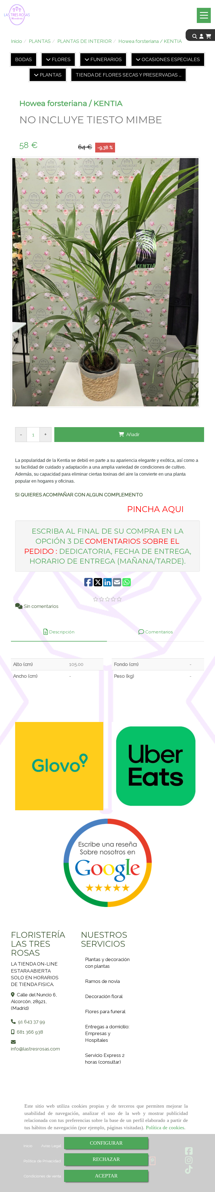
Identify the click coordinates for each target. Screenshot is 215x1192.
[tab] (59, 632)
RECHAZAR (106, 1159)
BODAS (23, 59)
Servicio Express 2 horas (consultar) (105, 1058)
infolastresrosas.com (35, 1049)
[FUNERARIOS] (87, 59)
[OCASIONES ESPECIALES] (138, 59)
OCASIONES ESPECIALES (170, 59)
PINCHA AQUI (154, 509)
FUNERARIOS (105, 59)
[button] (201, 36)
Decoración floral (104, 996)
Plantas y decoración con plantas (107, 963)
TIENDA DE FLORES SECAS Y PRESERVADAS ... (128, 75)
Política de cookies (165, 1127)
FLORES (61, 59)
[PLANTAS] (36, 75)
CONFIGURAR (106, 1143)
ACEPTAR (106, 1176)
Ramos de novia (102, 981)
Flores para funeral (105, 1011)
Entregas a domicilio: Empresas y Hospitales (107, 1033)
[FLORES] (48, 59)
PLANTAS (50, 75)
